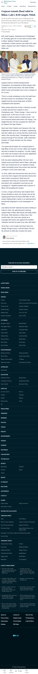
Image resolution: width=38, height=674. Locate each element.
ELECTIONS (4, 486)
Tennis (20, 470)
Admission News (5, 377)
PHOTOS (3, 422)
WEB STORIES (5, 409)
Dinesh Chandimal (6, 315)
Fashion (3, 395)
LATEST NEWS (5, 283)
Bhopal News (22, 323)
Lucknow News (23, 336)
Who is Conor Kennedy (7, 522)
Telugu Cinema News (6, 359)
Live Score (3, 303)
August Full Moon (24, 525)
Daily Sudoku (4, 503)
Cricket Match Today (24, 300)
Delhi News (4, 329)
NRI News (3, 559)
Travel (20, 401)
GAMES (3, 500)
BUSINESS (4, 418)
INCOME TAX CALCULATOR (9, 511)
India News (23, 6)
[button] (2, 2)
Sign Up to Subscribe (19, 271)
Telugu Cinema (23, 550)
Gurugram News (23, 329)
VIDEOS (3, 427)
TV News (21, 359)
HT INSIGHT (4, 482)
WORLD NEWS (5, 288)
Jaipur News (22, 333)
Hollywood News (23, 353)
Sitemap (3, 624)
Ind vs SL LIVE (23, 312)
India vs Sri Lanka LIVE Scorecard (28, 303)
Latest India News (8, 565)
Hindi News (22, 556)
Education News (23, 384)
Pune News (22, 342)
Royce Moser (4, 536)
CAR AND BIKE (5, 454)
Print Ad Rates (17, 621)
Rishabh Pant (4, 312)
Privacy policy (5, 618)
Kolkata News (4, 336)
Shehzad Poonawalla (24, 533)
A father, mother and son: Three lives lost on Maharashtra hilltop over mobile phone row (9, 589)
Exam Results (4, 384)
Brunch (21, 391)
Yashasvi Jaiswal (23, 309)
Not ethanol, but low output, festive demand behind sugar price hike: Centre (27, 588)
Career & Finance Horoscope (27, 522)
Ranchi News (4, 345)
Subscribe (33, 2)
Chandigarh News (6, 326)
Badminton (4, 466)
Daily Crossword (23, 503)
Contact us (16, 615)
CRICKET (3, 297)
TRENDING (4, 413)
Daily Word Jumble (6, 506)
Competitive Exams (6, 381)
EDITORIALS (4, 450)
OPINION (3, 445)
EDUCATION (4, 374)
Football (21, 466)
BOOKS (3, 477)
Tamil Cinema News (24, 356)
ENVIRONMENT (5, 436)
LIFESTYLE (4, 388)
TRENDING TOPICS (6, 540)
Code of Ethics (30, 621)
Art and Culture (5, 391)
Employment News (24, 381)
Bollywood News (5, 353)
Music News (4, 356)
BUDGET (3, 431)
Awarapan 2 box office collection (10, 533)
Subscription (4, 621)
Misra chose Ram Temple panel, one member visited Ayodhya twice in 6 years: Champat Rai (9, 606)
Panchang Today (5, 528)
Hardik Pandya (5, 309)
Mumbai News (5, 339)
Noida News (22, 339)
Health (3, 398)
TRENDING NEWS (6, 515)
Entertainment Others (25, 362)
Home (3, 6)
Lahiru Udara (22, 315)
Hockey (3, 470)
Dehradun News (23, 326)
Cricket (15, 6)
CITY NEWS (4, 320)
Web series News (5, 362)
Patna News (4, 342)
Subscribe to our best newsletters (19, 263)
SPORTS (3, 463)
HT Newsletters (30, 618)
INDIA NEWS (4, 292)
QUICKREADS (5, 491)
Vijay (2, 519)
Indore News (4, 333)
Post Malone (22, 519)
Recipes (21, 398)
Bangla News (22, 553)
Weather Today (17, 618)
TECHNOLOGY (5, 459)
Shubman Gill (4, 306)
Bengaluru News (5, 323)
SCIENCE (3, 440)
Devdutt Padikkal (23, 306)
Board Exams (22, 377)
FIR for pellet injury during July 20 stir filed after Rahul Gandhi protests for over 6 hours (27, 597)
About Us (3, 615)
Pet (2, 404)
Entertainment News (6, 553)
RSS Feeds (16, 624)
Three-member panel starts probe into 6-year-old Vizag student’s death (27, 605)
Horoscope (4, 370)
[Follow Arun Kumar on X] (12, 31)
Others (3, 473)
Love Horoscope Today (7, 525)
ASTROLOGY (4, 367)
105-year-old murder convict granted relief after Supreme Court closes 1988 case (9, 571)
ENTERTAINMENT (6, 350)
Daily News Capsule (7, 267)
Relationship (4, 401)
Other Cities (22, 345)
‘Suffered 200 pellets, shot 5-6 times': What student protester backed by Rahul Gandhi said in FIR (9, 580)
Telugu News (4, 556)
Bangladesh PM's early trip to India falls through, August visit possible (9, 597)
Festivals (21, 395)
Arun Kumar (6, 31)
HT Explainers (23, 559)
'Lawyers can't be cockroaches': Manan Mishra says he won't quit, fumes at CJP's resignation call (27, 571)
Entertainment (32, 6)
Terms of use (29, 615)
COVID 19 (4, 495)
